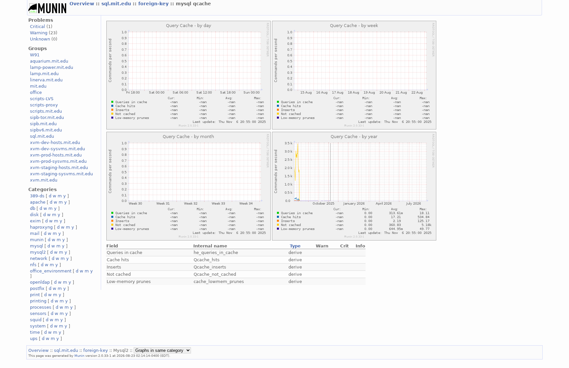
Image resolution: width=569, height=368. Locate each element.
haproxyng (41, 227)
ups (34, 338)
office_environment (50, 271)
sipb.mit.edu (43, 123)
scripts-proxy (44, 104)
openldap (40, 282)
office (36, 92)
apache (37, 202)
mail (35, 233)
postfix (37, 288)
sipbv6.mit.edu (46, 129)
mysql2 (38, 252)
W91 (35, 54)
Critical (37, 26)
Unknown (40, 39)
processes (40, 307)
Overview (82, 3)
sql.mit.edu (117, 3)
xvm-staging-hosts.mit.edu (59, 167)
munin (36, 239)
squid (35, 319)
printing (38, 300)
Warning (38, 32)
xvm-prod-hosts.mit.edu (56, 155)
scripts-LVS (41, 98)
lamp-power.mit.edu (51, 67)
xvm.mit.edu (43, 180)
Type (295, 245)
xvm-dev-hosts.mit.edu (55, 142)
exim (35, 220)
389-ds (37, 195)
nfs (33, 264)
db (32, 208)
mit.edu (38, 86)
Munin (79, 355)
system (38, 326)
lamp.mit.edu (44, 73)
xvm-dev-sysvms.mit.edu (57, 148)
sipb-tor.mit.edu (47, 117)
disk (34, 214)
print (35, 294)
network (38, 258)
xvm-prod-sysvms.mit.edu (58, 161)
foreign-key (154, 3)
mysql (36, 245)
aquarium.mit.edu (49, 61)
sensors (38, 313)
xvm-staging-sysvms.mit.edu (61, 173)
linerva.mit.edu (46, 79)
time (35, 332)
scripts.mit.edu (46, 111)
